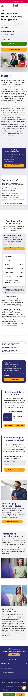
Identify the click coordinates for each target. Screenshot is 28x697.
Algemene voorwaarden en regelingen (17, 682)
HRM (3, 10)
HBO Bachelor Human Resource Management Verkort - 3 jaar (13, 457)
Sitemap (4, 682)
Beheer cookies (10, 686)
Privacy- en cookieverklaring (10, 689)
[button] (24, 688)
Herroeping (19, 686)
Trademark (22, 689)
